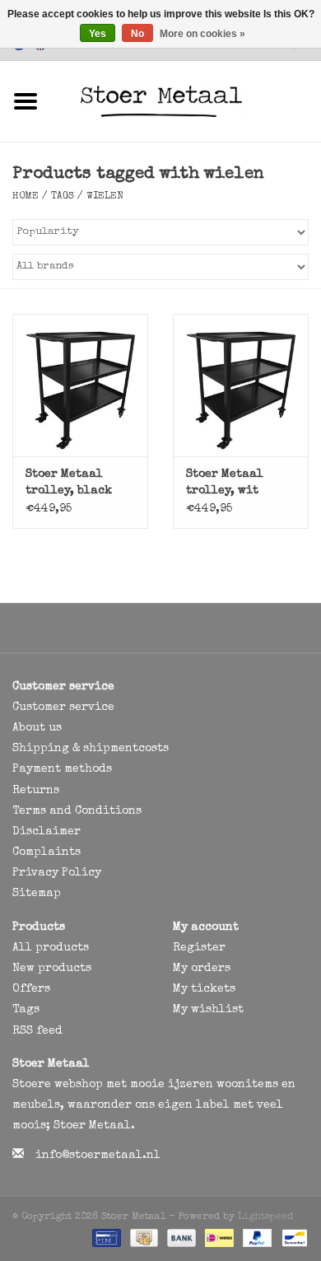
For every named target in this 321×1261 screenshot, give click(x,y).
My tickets (204, 989)
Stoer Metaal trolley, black (69, 483)
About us (37, 728)
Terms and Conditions (77, 811)
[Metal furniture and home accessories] (186, 100)
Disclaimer (46, 832)
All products (50, 948)
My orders (201, 968)
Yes (97, 34)
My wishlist (208, 1010)
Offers (31, 989)
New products (51, 968)
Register (199, 948)
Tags (62, 197)
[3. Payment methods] (104, 1238)
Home (25, 197)
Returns (35, 790)
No (137, 34)
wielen (104, 197)
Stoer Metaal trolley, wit (224, 483)
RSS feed (37, 1031)
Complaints (46, 852)
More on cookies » (202, 34)
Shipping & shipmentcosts (90, 748)
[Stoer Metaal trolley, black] (80, 385)
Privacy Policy (56, 873)
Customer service (63, 707)
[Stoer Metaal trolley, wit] (241, 385)
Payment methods (62, 769)
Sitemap (36, 893)
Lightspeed (265, 1217)
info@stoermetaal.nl (97, 1155)
